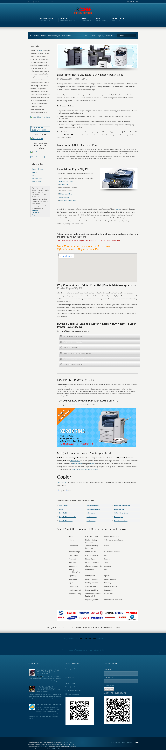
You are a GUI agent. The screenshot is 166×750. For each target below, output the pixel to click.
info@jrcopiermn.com (74, 687)
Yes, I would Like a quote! (83, 639)
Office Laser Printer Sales (67, 200)
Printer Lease (91, 521)
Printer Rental (119, 509)
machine (77, 461)
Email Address (109, 677)
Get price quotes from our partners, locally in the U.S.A (83, 650)
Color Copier (91, 513)
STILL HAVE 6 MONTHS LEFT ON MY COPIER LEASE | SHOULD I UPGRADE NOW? (47, 672)
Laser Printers (63, 505)
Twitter (130, 2)
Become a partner (73, 694)
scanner (95, 470)
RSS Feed (54, 749)
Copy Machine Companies (67, 517)
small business (77, 464)
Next (70, 742)
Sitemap (60, 749)
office (72, 461)
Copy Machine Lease (65, 521)
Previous (65, 742)
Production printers (65, 181)
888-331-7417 (72, 683)
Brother (34, 172)
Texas (93, 35)
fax (77, 470)
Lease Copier (118, 517)
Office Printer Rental (121, 513)
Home (86, 35)
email (73, 470)
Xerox (34, 175)
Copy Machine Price (120, 521)
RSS (127, 2)
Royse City (101, 35)
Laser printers (64, 184)
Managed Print (37, 178)
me (57, 1)
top (137, 742)
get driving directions (74, 690)
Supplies (129, 742)
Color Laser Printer (93, 505)
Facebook (133, 2)
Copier (61, 509)
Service (30, 1)
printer (90, 470)
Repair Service (36, 182)
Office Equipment (39, 1)
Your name (107, 669)
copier (118, 209)
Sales (123, 742)
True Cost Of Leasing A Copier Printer (48, 704)
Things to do (35, 213)
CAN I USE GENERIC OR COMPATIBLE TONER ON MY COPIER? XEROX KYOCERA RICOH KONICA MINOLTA (48, 689)
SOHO (92, 464)
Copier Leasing (64, 197)
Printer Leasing (92, 517)
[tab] (99, 336)
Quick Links (51, 1)
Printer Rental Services (122, 505)
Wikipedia (35, 210)
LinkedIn (136, 2)
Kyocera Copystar (37, 169)
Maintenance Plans (65, 194)
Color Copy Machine (93, 509)
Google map (35, 215)
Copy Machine (63, 513)
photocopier (83, 470)
